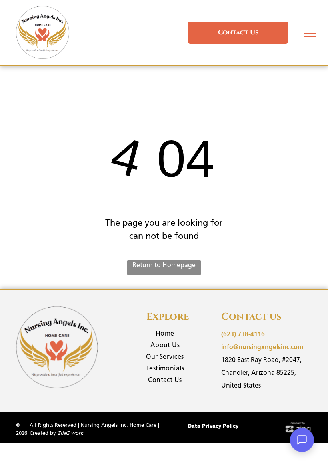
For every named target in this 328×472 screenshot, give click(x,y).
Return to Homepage (164, 265)
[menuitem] (165, 334)
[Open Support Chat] (302, 440)
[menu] (310, 33)
